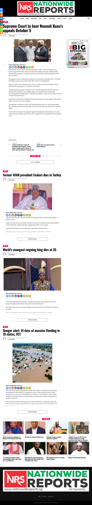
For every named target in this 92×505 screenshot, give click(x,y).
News (40, 18)
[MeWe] (24, 67)
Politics (45, 18)
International (34, 18)
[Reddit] (15, 67)
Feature (70, 18)
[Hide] (0, 35)
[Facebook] (10, 67)
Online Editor (12, 35)
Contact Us (51, 496)
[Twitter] (13, 67)
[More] (32, 67)
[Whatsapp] (29, 67)
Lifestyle (59, 18)
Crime (27, 18)
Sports (65, 18)
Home (39, 496)
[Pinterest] (21, 67)
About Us (44, 496)
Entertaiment (52, 18)
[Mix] (27, 67)
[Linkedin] (18, 67)
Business (22, 18)
